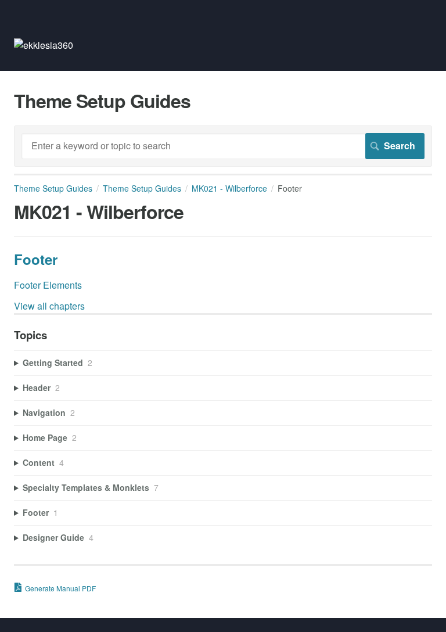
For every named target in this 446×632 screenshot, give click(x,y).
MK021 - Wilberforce (229, 188)
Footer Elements (48, 285)
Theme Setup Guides (53, 188)
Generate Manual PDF (60, 588)
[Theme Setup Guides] (43, 45)
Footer (35, 259)
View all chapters (49, 306)
